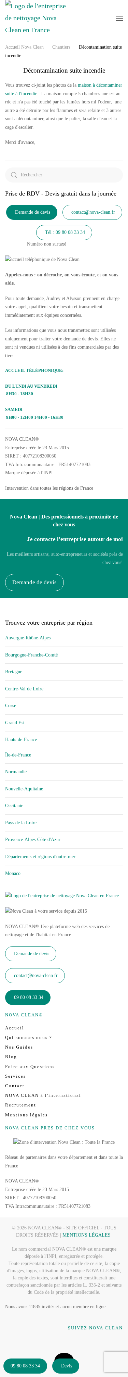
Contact (15, 1085)
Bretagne (13, 671)
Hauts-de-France (21, 739)
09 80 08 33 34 (25, 1365)
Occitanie (14, 805)
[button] (119, 18)
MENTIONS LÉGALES (86, 1235)
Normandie (16, 771)
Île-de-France (18, 755)
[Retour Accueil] (36, 18)
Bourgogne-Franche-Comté (31, 655)
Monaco (12, 873)
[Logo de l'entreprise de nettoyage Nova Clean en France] (62, 895)
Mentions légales (26, 1114)
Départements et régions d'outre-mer (40, 856)
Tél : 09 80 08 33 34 (65, 232)
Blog (11, 1056)
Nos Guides (19, 1047)
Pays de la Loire (21, 822)
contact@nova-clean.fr (93, 212)
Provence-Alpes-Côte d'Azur (32, 839)
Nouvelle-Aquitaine (24, 788)
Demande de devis (32, 212)
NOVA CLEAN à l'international (43, 1095)
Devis (66, 1365)
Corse (10, 705)
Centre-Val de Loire (24, 688)
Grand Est (15, 722)
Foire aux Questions (30, 1066)
